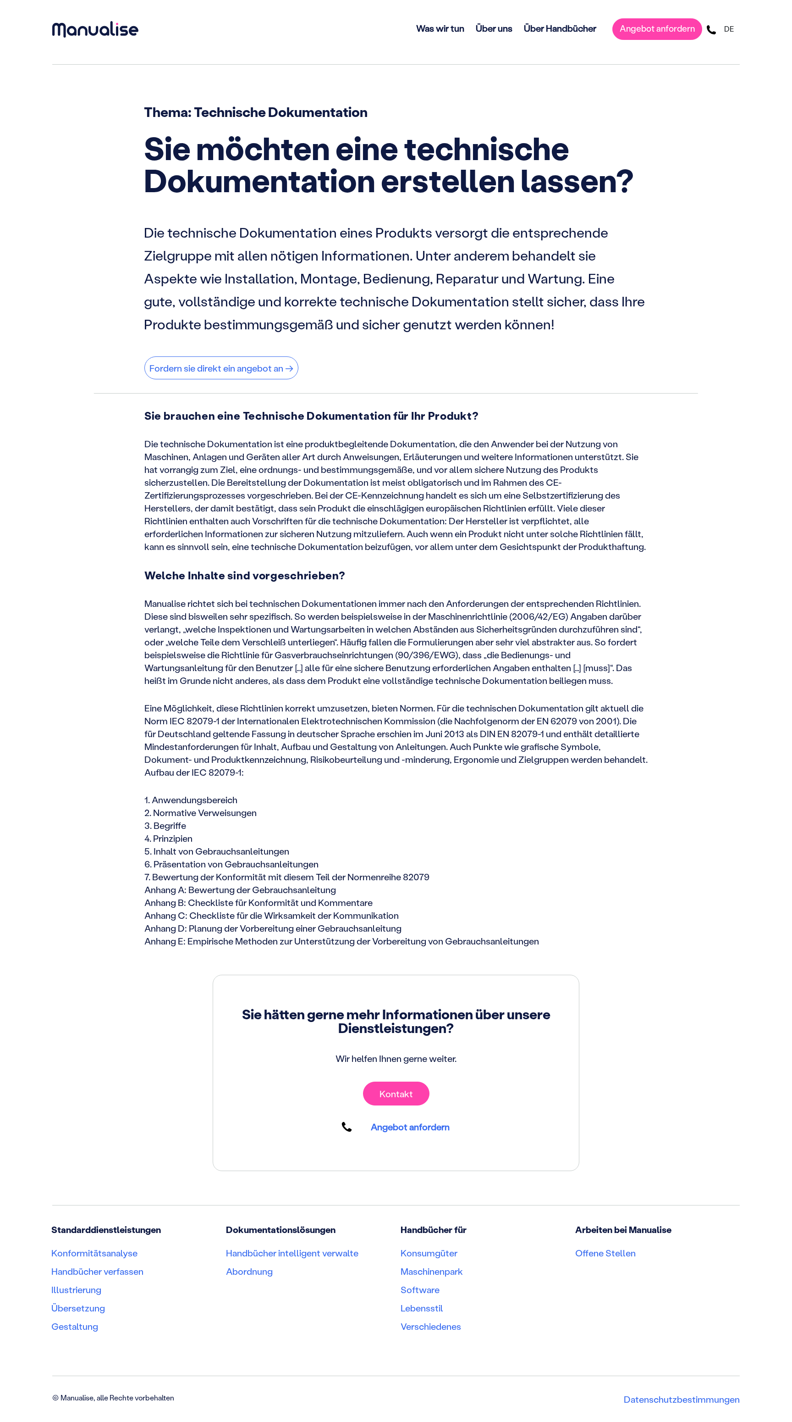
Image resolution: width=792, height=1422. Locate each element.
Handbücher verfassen (97, 1271)
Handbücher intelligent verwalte (292, 1253)
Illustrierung (76, 1289)
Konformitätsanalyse (94, 1253)
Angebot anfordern (657, 28)
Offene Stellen (605, 1253)
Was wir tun (440, 28)
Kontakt (396, 1094)
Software (420, 1289)
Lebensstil (422, 1308)
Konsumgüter (429, 1253)
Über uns (494, 28)
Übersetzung (78, 1308)
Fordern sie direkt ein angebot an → (221, 368)
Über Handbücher (560, 28)
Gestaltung (74, 1326)
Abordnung (249, 1271)
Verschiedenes (431, 1326)
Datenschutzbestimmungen (682, 1399)
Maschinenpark (432, 1271)
